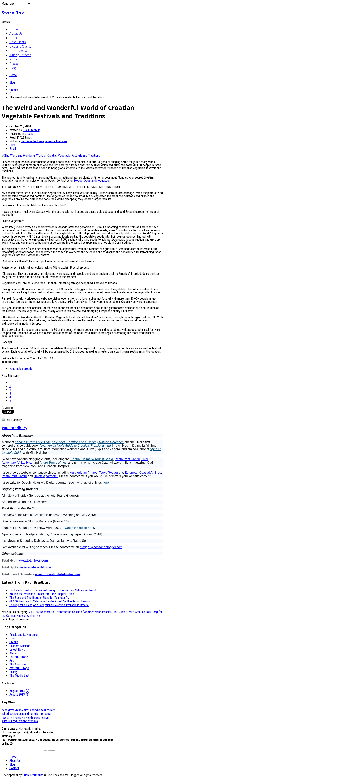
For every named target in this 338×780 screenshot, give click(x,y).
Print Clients (17, 42)
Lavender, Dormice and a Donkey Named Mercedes (88, 442)
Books (13, 38)
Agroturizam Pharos (83, 472)
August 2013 (19, 694)
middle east (39, 710)
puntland (24, 714)
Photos (14, 63)
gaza (11, 710)
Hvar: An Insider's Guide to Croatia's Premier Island (75, 445)
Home (13, 29)
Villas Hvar (25, 462)
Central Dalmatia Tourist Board (91, 459)
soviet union (41, 717)
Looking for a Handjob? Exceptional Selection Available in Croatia (49, 605)
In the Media (18, 51)
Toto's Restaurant (111, 472)
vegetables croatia (20, 369)
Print (12, 145)
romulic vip (37, 714)
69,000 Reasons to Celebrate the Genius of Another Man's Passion (49, 601)
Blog (12, 68)
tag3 (16, 721)
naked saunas (10, 714)
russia (47, 714)
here (105, 482)
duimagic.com (49, 750)
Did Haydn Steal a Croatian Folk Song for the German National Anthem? (52, 590)
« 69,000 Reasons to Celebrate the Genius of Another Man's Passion (70, 612)
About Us (15, 33)
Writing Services (20, 55)
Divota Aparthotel (46, 476)
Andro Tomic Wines (53, 462)
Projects (15, 59)
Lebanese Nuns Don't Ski (32, 442)
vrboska (33, 721)
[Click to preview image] (51, 155)
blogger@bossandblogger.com (92, 180)
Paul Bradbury (31, 130)
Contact (14, 768)
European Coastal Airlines (143, 472)
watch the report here (79, 527)
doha (5, 710)
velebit (23, 721)
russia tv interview (13, 717)
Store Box (13, 12)
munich (51, 710)
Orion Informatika (32, 775)
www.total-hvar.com (33, 560)
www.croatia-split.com (35, 567)
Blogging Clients (20, 46)
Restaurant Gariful (127, 459)
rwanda (29, 717)
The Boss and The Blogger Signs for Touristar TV (39, 598)
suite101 (7, 721)
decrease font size (32, 141)
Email (12, 149)
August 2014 (19, 691)
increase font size (56, 141)
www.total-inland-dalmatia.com (57, 574)
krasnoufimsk (23, 710)
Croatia (13, 90)
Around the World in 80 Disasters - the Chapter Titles (41, 594)
